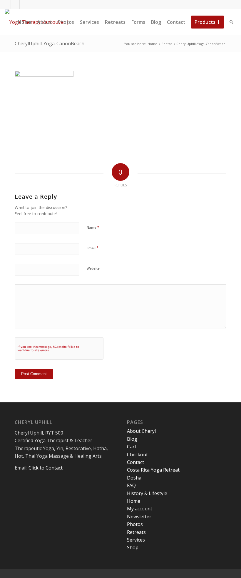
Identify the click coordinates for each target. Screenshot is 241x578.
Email (92, 247)
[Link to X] (15, 4)
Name (93, 227)
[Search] (231, 22)
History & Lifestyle (147, 493)
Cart (131, 446)
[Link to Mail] (24, 4)
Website (93, 268)
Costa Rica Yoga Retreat (153, 470)
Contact (135, 462)
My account (139, 508)
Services (136, 540)
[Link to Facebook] (6, 4)
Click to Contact (46, 468)
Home (133, 501)
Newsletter (139, 516)
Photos (135, 524)
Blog (132, 439)
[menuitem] (24, 22)
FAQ (131, 485)
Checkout (137, 454)
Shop (132, 547)
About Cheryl (141, 431)
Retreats (136, 532)
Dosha (134, 478)
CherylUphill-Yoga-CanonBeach (49, 43)
